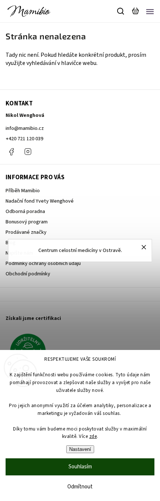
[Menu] (150, 11)
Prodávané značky (26, 232)
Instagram (27, 151)
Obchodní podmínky (28, 274)
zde (93, 436)
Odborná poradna (25, 211)
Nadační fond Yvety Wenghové (40, 201)
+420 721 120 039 (24, 139)
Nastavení (80, 449)
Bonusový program (27, 222)
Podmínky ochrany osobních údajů (43, 263)
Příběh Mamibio (23, 190)
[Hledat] (121, 11)
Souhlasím (80, 467)
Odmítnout (80, 487)
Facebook (11, 151)
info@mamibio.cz (25, 128)
